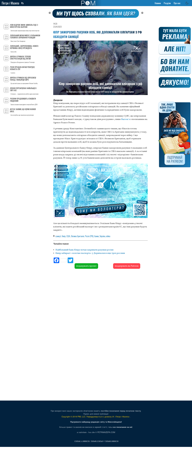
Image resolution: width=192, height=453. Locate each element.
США (68, 236)
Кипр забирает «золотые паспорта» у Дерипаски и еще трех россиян (90, 253)
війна (108, 236)
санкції (58, 236)
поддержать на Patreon (127, 266)
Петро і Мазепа (10, 3)
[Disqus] (100, 302)
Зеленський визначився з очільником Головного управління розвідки (25, 36)
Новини (158, 3)
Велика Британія (77, 236)
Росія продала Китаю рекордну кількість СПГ (22, 68)
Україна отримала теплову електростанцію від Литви (20, 57)
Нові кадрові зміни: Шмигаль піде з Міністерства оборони (24, 26)
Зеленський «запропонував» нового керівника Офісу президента (24, 47)
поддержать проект (86, 266)
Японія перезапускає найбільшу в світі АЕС (23, 89)
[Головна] (88, 3)
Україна (102, 236)
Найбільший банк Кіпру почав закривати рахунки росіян (84, 249)
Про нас (177, 3)
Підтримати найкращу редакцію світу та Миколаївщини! (96, 421)
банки (96, 236)
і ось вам (120, 427)
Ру (22, 3)
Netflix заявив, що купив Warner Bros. (23, 110)
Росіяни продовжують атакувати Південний (23, 99)
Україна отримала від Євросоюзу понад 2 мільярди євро (23, 78)
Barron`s (125, 119)
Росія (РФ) (89, 236)
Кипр (64, 236)
